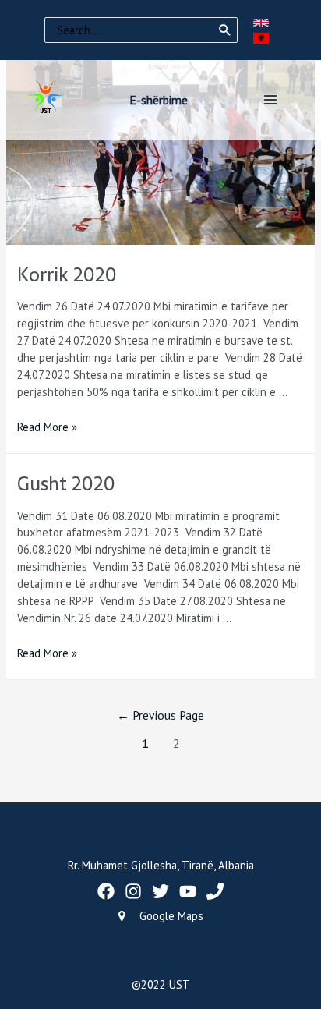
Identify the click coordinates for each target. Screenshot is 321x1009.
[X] (160, 891)
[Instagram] (133, 891)
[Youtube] (187, 891)
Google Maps (171, 915)
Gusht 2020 (66, 484)
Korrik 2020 (67, 275)
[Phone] (215, 891)
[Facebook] (106, 891)
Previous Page (160, 715)
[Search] (225, 30)
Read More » (47, 427)
